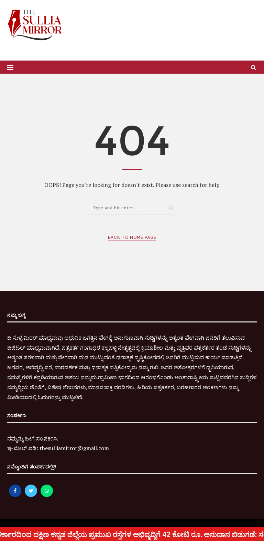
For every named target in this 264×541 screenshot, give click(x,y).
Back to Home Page (132, 237)
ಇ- (10, 448)
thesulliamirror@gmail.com (74, 448)
